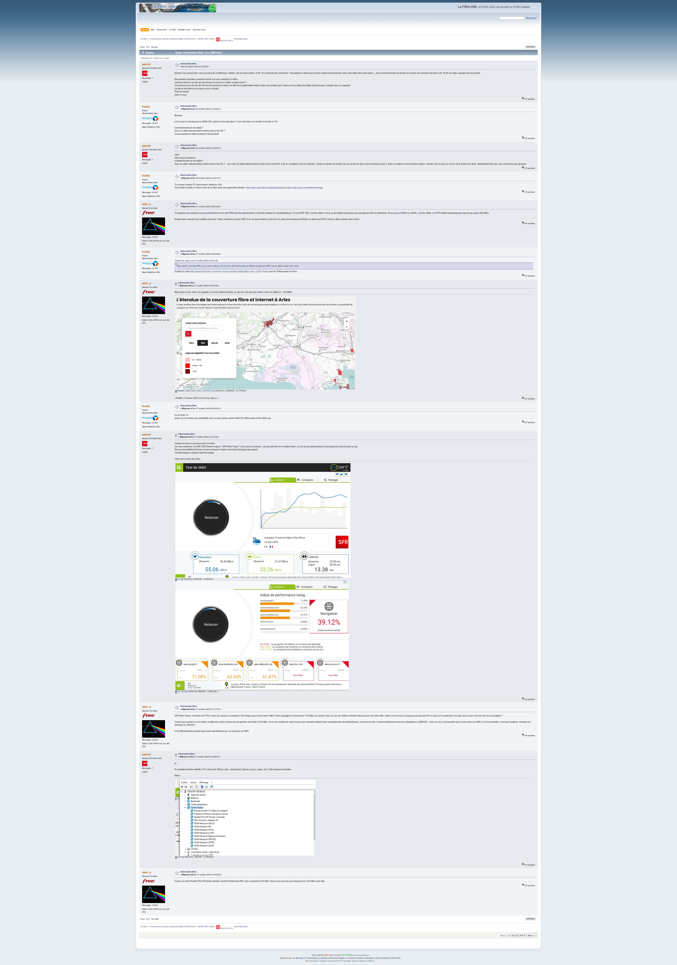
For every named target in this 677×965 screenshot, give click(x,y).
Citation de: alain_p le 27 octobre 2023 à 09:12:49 (196, 261)
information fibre (188, 63)
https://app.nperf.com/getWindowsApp (305, 187)
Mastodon (313, 958)
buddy (146, 106)
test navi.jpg (182, 691)
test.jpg (180, 579)
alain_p (146, 203)
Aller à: (503, 936)
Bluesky (300, 958)
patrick (146, 64)
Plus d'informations (360, 955)
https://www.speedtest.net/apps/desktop (264, 187)
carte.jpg (181, 857)
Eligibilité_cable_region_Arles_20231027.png (196, 391)
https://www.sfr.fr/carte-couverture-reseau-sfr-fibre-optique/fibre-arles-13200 (226, 271)
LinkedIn (323, 958)
